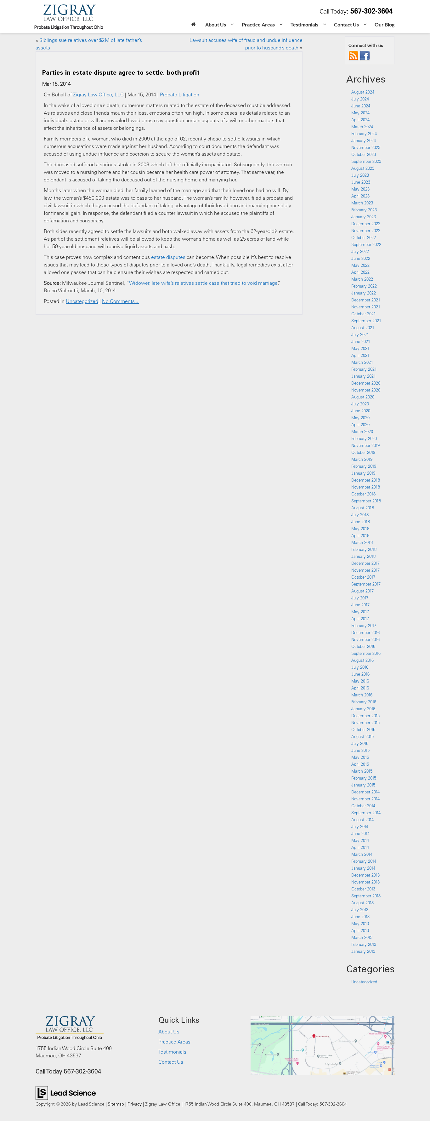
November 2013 (365, 881)
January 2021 (363, 376)
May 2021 (360, 348)
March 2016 (361, 694)
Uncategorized (82, 301)
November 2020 (365, 389)
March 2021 (362, 362)
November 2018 (365, 486)
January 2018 (363, 556)
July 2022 (360, 251)
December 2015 (365, 715)
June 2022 (360, 258)
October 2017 (363, 577)
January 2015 (363, 784)
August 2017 (362, 590)
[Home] (193, 25)
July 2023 (360, 175)
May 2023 (360, 189)
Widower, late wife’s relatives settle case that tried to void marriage (203, 283)
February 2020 (364, 438)
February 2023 (364, 209)
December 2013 (365, 875)
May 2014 (360, 840)
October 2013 (363, 888)
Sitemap (116, 1104)
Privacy (134, 1104)
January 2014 (363, 868)
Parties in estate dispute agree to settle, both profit (121, 72)
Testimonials (172, 1052)
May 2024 (360, 112)
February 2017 (363, 625)
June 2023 (360, 182)
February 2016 (363, 701)
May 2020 (360, 417)
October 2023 (363, 154)
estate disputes (168, 257)
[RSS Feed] (353, 55)
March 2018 (362, 542)
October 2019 (363, 452)
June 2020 (360, 410)
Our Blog (384, 24)
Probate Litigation (179, 94)
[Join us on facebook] (365, 55)
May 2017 (360, 611)
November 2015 (365, 722)
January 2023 (363, 216)
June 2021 (360, 341)
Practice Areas (174, 1041)
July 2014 (359, 826)
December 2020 (365, 383)
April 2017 (360, 618)
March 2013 (361, 937)
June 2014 (360, 833)
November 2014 (365, 798)
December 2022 (365, 223)
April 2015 (360, 764)
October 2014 (363, 805)
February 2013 (363, 944)
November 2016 (365, 639)
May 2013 (360, 923)
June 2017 (360, 604)
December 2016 (365, 632)
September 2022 (366, 244)
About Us (168, 1031)
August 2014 (362, 819)
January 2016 (363, 708)
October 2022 (363, 237)
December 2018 (365, 480)
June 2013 (360, 916)
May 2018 (360, 528)
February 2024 (364, 133)
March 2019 (361, 459)
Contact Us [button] (346, 24)
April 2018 (360, 535)
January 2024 (363, 140)
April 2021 (360, 355)
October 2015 (363, 729)
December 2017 (365, 563)
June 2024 (360, 105)
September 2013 (366, 895)
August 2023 (362, 168)
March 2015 (361, 771)
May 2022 (360, 265)
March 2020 (362, 431)
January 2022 (363, 292)
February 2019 (363, 466)
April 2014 (360, 847)
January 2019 (363, 473)
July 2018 (360, 514)
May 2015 (360, 757)
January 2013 (363, 951)
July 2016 (359, 667)
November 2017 (365, 570)
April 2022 (360, 272)
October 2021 (363, 313)
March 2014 (361, 854)
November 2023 (365, 147)
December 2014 (365, 791)
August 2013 (362, 902)
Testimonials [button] (304, 24)
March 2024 (362, 126)
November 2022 (365, 230)
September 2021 (366, 320)
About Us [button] (215, 24)
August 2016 (362, 660)
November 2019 (365, 445)
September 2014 (366, 812)
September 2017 (366, 583)
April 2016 (360, 687)
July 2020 (360, 403)
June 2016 (360, 674)
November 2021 (365, 306)
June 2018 (360, 521)
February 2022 (364, 286)
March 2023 (362, 202)
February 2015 (363, 778)
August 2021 (362, 327)
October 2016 (363, 646)
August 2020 (362, 396)
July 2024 (360, 98)
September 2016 (366, 653)
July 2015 (359, 743)
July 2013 (359, 909)
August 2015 (362, 736)
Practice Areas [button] (258, 24)
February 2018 (363, 549)
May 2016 (360, 680)
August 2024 (362, 91)
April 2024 (360, 119)
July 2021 (360, 334)
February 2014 (363, 861)
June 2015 (360, 750)
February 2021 (364, 369)
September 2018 (366, 500)
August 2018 (362, 507)
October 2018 (363, 493)
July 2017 (359, 597)
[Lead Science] (66, 1092)
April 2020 (360, 424)
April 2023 (360, 195)
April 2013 (360, 930)
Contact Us (170, 1062)
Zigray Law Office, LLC (98, 94)
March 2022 (362, 279)
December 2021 (365, 299)
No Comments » (120, 301)
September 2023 (366, 161)
